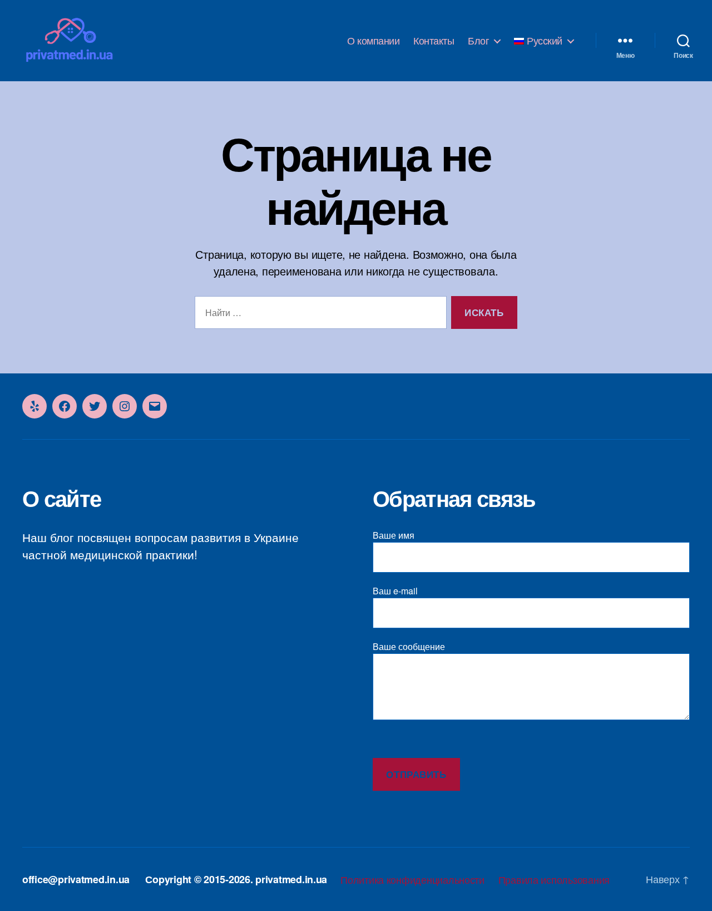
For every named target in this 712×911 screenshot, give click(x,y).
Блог (478, 41)
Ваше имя (393, 535)
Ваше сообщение (409, 646)
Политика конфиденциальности (412, 879)
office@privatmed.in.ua (76, 879)
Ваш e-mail (395, 590)
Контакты (433, 41)
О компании (373, 41)
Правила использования (554, 879)
